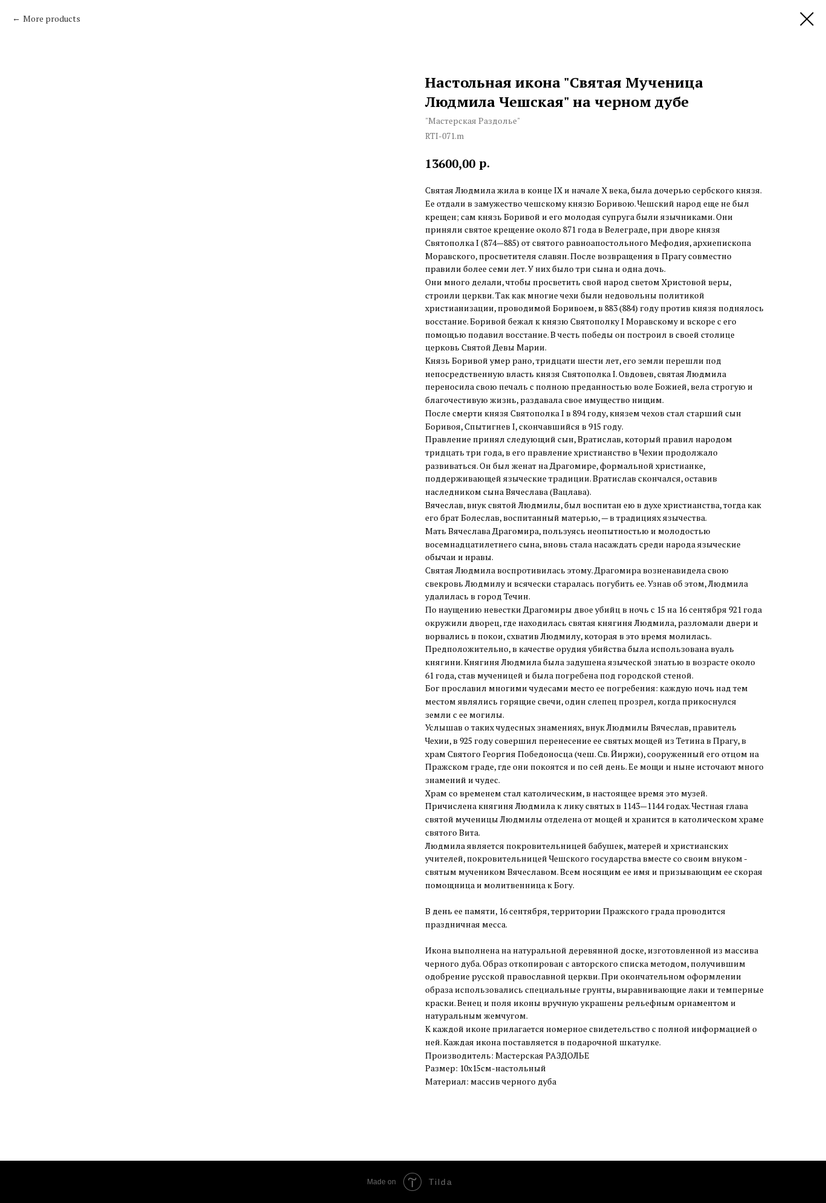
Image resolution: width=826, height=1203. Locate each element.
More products (51, 18)
